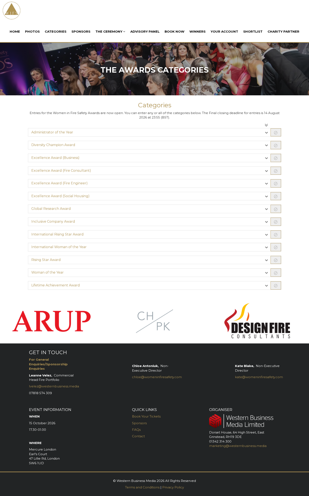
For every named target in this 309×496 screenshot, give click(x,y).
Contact (138, 436)
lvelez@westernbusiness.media (54, 386)
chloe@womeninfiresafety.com (157, 377)
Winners (197, 31)
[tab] (154, 132)
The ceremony (109, 31)
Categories (55, 31)
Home (15, 31)
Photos (32, 31)
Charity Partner (283, 31)
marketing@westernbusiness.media (238, 446)
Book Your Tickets (146, 416)
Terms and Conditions (142, 487)
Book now (174, 31)
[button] (154, 132)
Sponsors (80, 31)
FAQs (136, 430)
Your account (224, 31)
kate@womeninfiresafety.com (259, 377)
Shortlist (253, 31)
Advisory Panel (145, 31)
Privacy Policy (173, 487)
